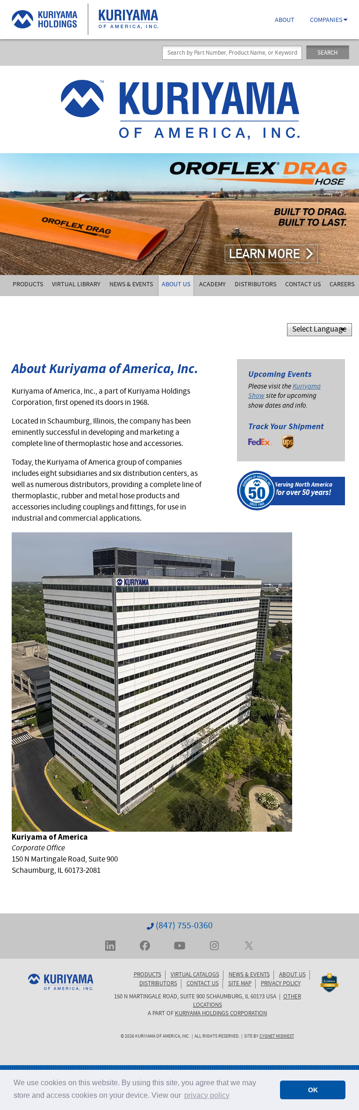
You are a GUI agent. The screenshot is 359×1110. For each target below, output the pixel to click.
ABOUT (284, 20)
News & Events (131, 285)
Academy (212, 285)
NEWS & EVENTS (249, 975)
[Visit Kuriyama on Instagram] (214, 944)
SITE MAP (239, 984)
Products (28, 285)
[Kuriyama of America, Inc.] (179, 109)
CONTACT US (203, 984)
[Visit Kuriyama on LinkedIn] (110, 944)
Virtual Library (76, 285)
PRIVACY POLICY (281, 984)
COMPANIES (327, 20)
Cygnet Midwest (276, 1036)
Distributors (255, 285)
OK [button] (313, 1090)
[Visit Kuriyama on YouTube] (180, 944)
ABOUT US (292, 975)
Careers (342, 285)
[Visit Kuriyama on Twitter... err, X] (249, 944)
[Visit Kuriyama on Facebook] (145, 944)
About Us (176, 285)
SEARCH (327, 53)
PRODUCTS (147, 975)
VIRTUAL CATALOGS (195, 975)
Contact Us (303, 285)
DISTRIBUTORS (158, 984)
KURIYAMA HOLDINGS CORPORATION (221, 1013)
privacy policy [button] (207, 1095)
